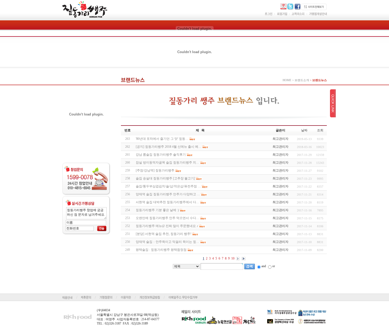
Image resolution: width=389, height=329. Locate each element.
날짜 (304, 130)
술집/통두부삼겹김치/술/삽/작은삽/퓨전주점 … (168, 186)
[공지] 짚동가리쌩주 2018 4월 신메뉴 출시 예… (168, 147)
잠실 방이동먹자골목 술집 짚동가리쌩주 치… (167, 162)
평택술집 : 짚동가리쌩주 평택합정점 (161, 250)
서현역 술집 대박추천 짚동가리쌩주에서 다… (167, 202)
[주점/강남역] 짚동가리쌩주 (155, 170)
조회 (320, 130)
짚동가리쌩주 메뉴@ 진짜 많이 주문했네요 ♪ (167, 226)
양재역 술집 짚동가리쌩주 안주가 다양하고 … (168, 194)
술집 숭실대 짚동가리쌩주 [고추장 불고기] (165, 178)
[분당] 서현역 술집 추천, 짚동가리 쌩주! (163, 234)
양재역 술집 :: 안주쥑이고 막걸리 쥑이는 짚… (167, 242)
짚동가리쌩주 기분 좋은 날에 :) (157, 210)
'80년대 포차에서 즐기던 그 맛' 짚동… (162, 139)
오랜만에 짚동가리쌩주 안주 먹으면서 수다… (167, 218)
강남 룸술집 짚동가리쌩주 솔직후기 (161, 154)
